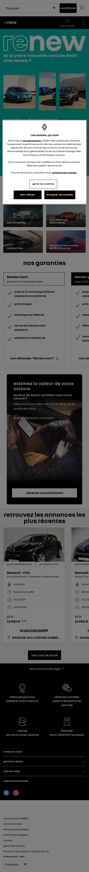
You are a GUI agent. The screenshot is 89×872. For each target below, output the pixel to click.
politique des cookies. (64, 172)
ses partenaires (32, 140)
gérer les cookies (43, 183)
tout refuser (27, 194)
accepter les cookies (60, 194)
